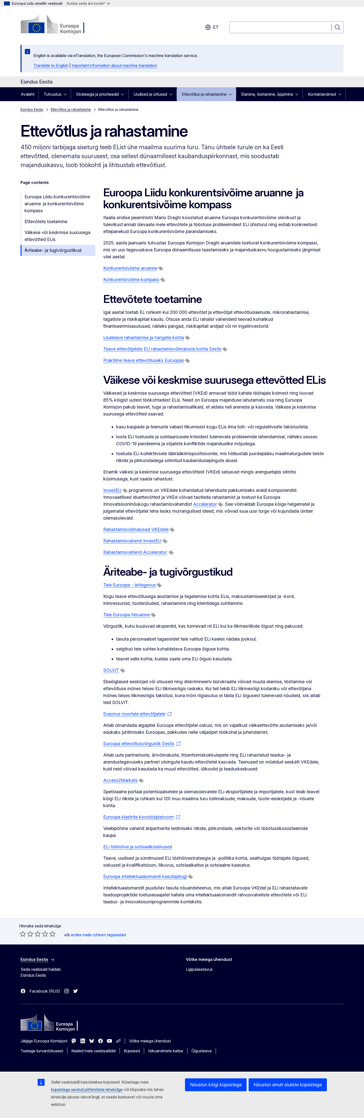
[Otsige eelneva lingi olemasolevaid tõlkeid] (160, 268)
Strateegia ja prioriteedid (97, 94)
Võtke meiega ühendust (150, 1040)
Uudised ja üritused (150, 94)
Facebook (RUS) (44, 991)
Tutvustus (52, 94)
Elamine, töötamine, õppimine (267, 94)
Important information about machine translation (114, 65)
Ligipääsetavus (199, 969)
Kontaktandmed (322, 94)
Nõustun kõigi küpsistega (216, 1084)
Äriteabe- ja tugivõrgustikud (53, 250)
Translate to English (50, 65)
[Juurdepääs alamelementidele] (66, 94)
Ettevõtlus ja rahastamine (204, 94)
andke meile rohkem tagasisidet (98, 934)
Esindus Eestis (32, 109)
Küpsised (132, 1050)
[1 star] (22, 934)
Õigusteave (201, 1050)
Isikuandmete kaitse (165, 1050)
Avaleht (27, 94)
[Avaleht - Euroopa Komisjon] (61, 25)
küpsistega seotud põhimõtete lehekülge (87, 1089)
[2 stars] (26, 934)
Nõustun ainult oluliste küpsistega (288, 1084)
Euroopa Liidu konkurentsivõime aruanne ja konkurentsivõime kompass (57, 203)
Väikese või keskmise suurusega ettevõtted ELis (57, 236)
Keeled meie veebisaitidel (93, 1050)
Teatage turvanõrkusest (42, 1050)
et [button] (216, 27)
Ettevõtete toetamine (46, 221)
